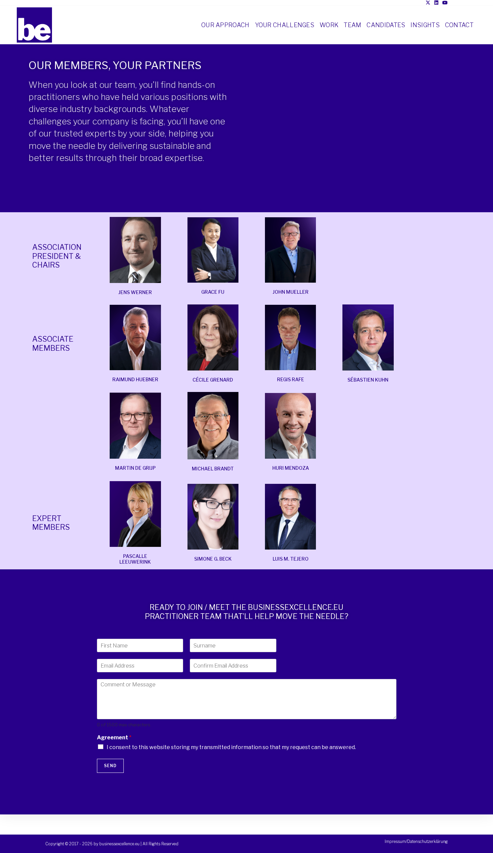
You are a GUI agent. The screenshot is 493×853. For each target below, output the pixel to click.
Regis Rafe (290, 379)
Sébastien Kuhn (367, 380)
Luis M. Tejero (291, 559)
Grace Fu (212, 292)
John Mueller (291, 292)
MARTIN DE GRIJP (135, 468)
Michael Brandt (213, 468)
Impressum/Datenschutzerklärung (416, 841)
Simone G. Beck (213, 559)
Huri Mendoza (290, 468)
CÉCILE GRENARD (213, 380)
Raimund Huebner (135, 379)
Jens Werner (135, 292)
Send (110, 765)
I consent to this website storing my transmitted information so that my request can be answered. (231, 747)
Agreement (114, 737)
